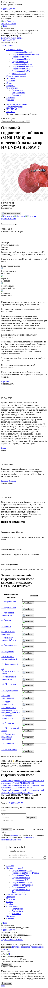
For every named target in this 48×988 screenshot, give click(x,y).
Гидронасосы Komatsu (22, 64)
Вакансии (16, 95)
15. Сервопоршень (9, 690)
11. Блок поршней (9, 664)
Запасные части (19, 73)
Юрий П (5, 381)
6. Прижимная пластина (8, 632)
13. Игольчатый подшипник (8, 678)
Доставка (10, 78)
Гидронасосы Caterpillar (22, 66)
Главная (10, 866)
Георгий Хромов (8, 481)
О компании (12, 88)
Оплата (9, 83)
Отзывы (10, 100)
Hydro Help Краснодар (16, 104)
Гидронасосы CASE (21, 69)
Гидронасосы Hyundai (22, 52)
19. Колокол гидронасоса (7, 717)
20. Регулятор (7, 723)
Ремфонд (10, 85)
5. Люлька (6, 626)
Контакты (5, 38)
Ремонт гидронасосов (16, 76)
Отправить (31, 818)
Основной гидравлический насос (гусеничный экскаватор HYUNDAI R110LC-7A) (22, 781)
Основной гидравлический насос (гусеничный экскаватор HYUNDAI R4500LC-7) (22, 791)
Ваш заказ (11, 21)
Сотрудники (17, 90)
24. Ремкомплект (9, 750)
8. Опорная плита (9, 645)
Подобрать (6, 964)
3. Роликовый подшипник (7, 614)
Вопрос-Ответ (18, 93)
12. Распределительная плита (10, 671)
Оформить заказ (8, 23)
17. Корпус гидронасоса (7, 703)
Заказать (16, 213)
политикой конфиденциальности (17, 838)
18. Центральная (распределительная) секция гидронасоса (10, 710)
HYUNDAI (11, 109)
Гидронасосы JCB (20, 61)
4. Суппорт (6, 620)
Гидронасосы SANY (21, 71)
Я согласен (6, 983)
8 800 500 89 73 (8, 9)
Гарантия (10, 81)
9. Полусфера (7, 651)
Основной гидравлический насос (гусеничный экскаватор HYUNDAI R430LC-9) (22, 786)
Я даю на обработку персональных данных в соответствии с (22, 837)
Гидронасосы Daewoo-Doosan (25, 54)
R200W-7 (10, 111)
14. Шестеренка (8, 684)
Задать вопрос (17, 38)
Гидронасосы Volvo (20, 57)
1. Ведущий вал (8, 601)
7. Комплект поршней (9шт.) (8, 639)
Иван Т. (4, 448)
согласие (14, 835)
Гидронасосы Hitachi (21, 59)
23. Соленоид (7, 743)
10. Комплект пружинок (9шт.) (9, 657)
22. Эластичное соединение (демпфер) (8, 736)
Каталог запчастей (14, 49)
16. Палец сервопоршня (7, 696)
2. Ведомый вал (8, 608)
